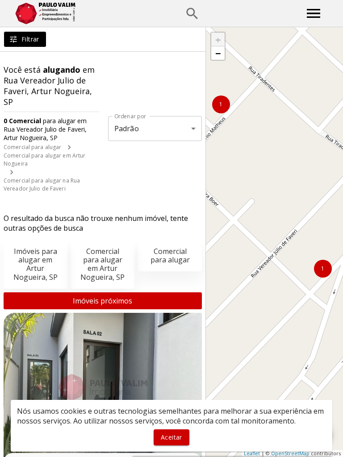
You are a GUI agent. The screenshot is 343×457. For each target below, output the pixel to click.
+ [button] (218, 39)
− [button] (218, 53)
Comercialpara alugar (170, 255)
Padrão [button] (126, 128)
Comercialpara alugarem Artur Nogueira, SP (102, 264)
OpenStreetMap (290, 453)
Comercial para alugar (32, 147)
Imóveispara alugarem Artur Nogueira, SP (35, 264)
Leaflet (252, 453)
